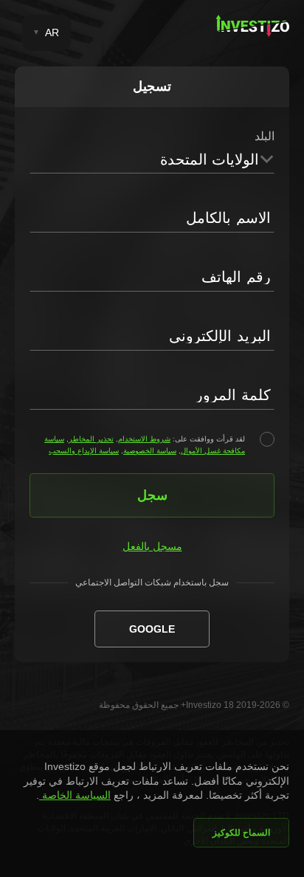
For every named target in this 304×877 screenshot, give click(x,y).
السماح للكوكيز (241, 833)
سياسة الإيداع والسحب (84, 451)
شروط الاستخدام (144, 439)
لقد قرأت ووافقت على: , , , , (144, 445)
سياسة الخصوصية (149, 451)
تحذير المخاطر (91, 439)
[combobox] (152, 158)
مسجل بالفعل (152, 546)
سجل (152, 495)
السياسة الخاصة (75, 795)
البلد (264, 136)
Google (152, 629)
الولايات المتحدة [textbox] (209, 159)
